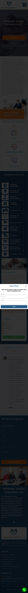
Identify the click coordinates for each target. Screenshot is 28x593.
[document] (14, 296)
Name (2, 294)
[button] (25, 286)
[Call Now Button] (24, 590)
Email (2, 300)
